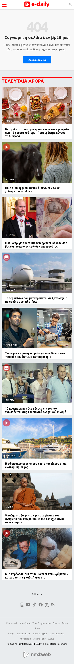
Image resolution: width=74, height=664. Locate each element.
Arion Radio (25, 639)
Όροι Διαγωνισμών (42, 623)
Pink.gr (11, 633)
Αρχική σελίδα (37, 59)
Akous (51, 639)
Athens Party (39, 639)
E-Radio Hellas (24, 633)
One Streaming (57, 633)
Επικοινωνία (12, 623)
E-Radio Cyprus (40, 633)
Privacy (56, 623)
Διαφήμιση (25, 623)
